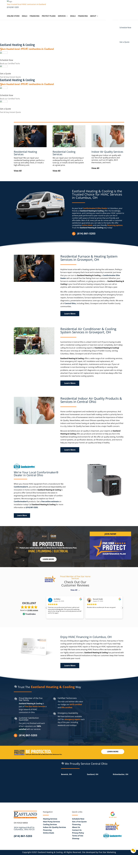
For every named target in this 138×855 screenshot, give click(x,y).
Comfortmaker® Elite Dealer (95, 208)
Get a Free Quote (79, 821)
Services (62, 16)
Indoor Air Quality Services (54, 827)
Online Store (13, 16)
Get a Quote (5, 73)
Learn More (69, 313)
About (93, 16)
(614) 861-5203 (13, 7)
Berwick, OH (66, 774)
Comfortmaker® (21, 501)
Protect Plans (49, 16)
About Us (76, 827)
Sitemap (75, 838)
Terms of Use (77, 835)
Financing (34, 16)
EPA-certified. (67, 707)
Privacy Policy (78, 833)
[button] (122, 607)
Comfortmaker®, (21, 487)
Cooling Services (50, 824)
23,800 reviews (32, 610)
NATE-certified (76, 704)
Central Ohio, (70, 303)
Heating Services (50, 819)
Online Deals (48, 833)
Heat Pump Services (51, 821)
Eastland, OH (92, 774)
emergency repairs (72, 719)
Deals (24, 16)
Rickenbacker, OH (120, 774)
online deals (87, 225)
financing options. (115, 225)
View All (18, 170)
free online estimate (50, 501)
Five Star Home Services (35, 706)
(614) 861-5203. (32, 507)
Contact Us (77, 830)
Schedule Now (6, 60)
